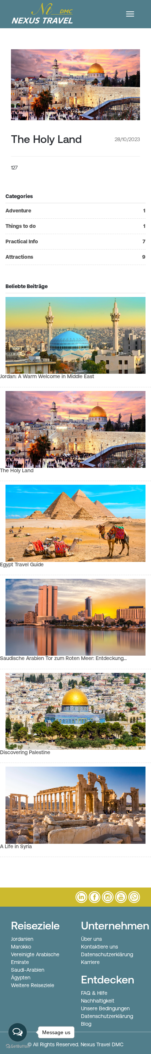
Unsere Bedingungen (105, 1008)
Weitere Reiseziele (32, 985)
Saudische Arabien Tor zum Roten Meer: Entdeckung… (63, 658)
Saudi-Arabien (27, 970)
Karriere (90, 962)
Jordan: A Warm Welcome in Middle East (47, 376)
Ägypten (20, 977)
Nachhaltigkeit (97, 1001)
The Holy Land (16, 470)
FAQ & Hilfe (94, 993)
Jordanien (22, 939)
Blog (86, 1024)
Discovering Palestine (25, 752)
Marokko (21, 947)
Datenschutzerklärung (107, 954)
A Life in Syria (16, 846)
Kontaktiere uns (99, 947)
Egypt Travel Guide (22, 564)
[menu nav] (130, 14)
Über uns (91, 939)
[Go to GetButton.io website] (17, 1046)
